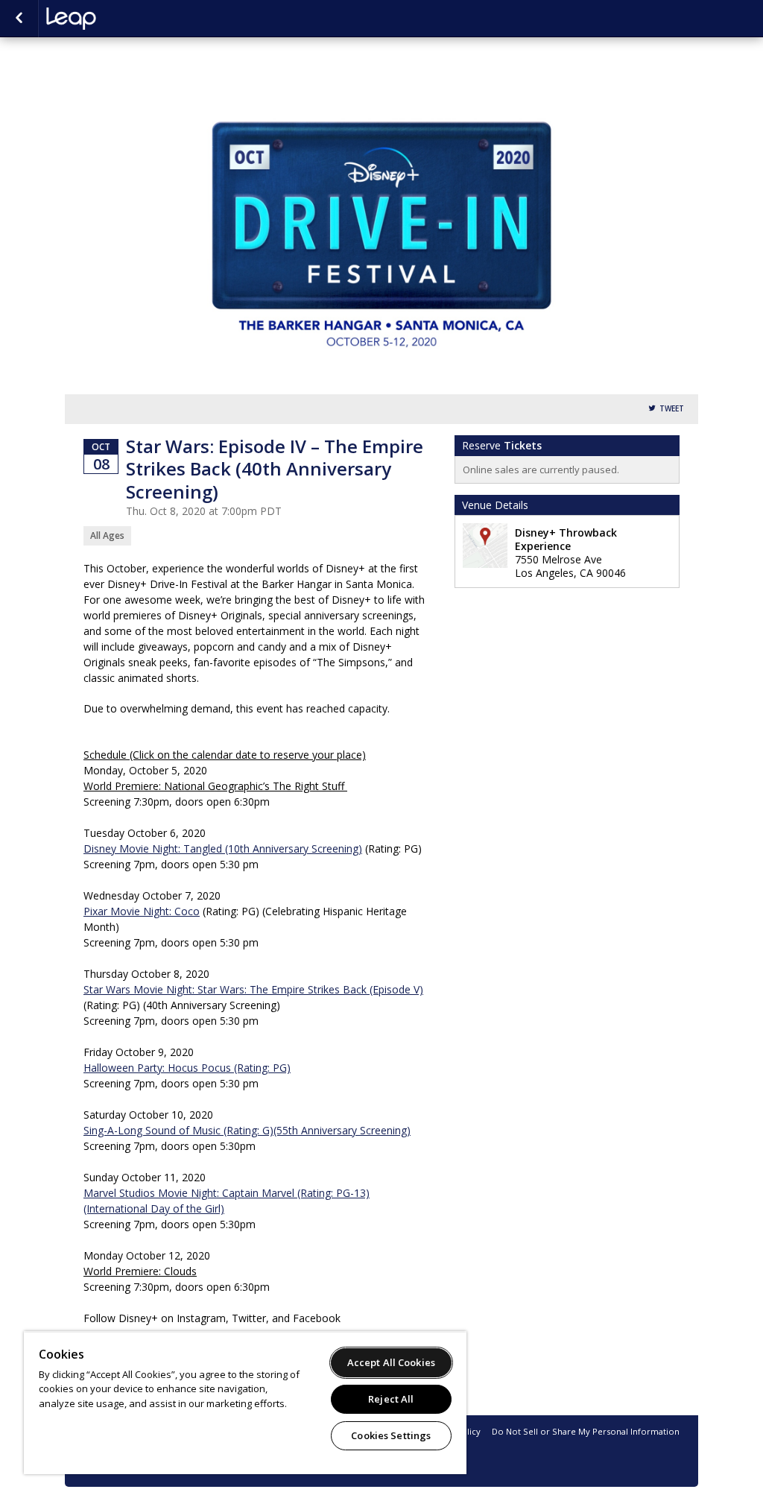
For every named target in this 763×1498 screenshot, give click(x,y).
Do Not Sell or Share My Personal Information (586, 1431)
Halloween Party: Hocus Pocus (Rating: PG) (187, 1068)
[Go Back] (19, 18)
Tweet (671, 409)
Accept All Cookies (391, 1362)
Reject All (391, 1399)
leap (120, 18)
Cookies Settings (391, 1435)
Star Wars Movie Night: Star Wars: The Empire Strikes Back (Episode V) (253, 989)
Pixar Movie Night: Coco (141, 911)
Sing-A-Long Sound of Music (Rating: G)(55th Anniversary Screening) (247, 1130)
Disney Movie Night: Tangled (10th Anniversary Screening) (222, 848)
